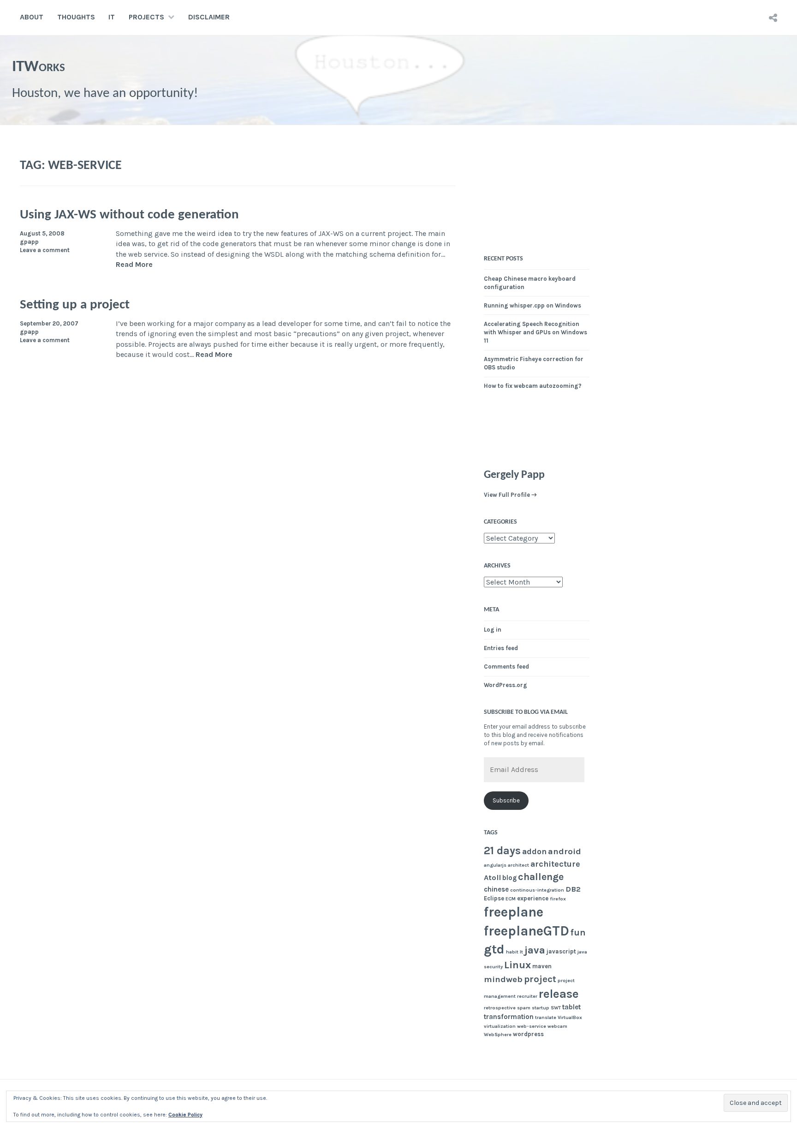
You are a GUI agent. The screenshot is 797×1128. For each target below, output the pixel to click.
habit (512, 952)
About (31, 16)
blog (509, 878)
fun (578, 932)
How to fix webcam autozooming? (533, 385)
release (559, 994)
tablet (571, 1007)
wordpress (528, 1034)
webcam (557, 1026)
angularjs (495, 865)
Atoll (492, 877)
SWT (556, 1008)
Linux (517, 965)
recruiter (527, 996)
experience (532, 898)
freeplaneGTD (526, 931)
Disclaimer (209, 16)
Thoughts (76, 16)
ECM (511, 899)
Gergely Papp (514, 475)
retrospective (500, 1008)
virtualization (500, 1026)
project (540, 978)
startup (540, 1008)
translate (545, 1017)
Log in (492, 629)
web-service (531, 1026)
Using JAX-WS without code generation (129, 215)
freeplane (513, 912)
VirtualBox (570, 1017)
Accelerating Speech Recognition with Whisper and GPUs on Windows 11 (535, 332)
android (564, 851)
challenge (541, 876)
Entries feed (501, 648)
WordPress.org (505, 685)
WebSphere (498, 1034)
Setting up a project (75, 305)
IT (111, 16)
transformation (509, 1017)
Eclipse (494, 898)
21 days (502, 850)
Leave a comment (45, 250)
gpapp (29, 241)
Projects (146, 16)
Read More (134, 265)
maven (542, 966)
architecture (555, 864)
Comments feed (506, 666)
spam (523, 1008)
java (534, 950)
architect (518, 865)
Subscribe (506, 800)
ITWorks (38, 67)
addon (534, 851)
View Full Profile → (510, 494)
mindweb (503, 979)
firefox (558, 899)
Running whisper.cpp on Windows (532, 305)
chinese (496, 889)
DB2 (573, 889)
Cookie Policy (185, 1114)
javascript (561, 951)
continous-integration (537, 890)
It (521, 952)
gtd (494, 949)
